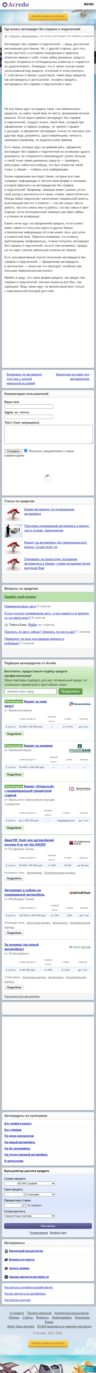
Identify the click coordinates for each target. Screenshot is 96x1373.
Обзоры (14, 1317)
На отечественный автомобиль (26, 1154)
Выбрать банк (58, 1232)
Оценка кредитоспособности (29, 1277)
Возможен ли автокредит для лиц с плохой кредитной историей (24, 379)
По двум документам (19, 1136)
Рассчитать (48, 1226)
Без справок (12, 1130)
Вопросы (42, 1317)
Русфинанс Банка (21, 849)
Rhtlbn (32, 625)
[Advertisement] (49, 97)
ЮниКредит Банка (21, 899)
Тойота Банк (17, 625)
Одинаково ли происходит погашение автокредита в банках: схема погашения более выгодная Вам (57, 564)
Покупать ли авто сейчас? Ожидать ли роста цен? (40, 632)
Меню (89, 4)
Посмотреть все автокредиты (22, 996)
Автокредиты (34, 872)
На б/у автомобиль (17, 1148)
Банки (49, 1322)
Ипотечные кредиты (39, 922)
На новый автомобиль (19, 1142)
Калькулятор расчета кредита (26, 1171)
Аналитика (82, 1317)
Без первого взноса (17, 1123)
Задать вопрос (19, 1268)
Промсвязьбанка (20, 710)
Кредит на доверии (38, 745)
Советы (28, 1317)
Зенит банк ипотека (20, 1326)
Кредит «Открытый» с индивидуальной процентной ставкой (29, 791)
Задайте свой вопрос (20, 596)
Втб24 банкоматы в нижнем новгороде (65, 1326)
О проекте (17, 1313)
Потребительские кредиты (59, 872)
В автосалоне (14, 1161)
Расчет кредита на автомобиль (25, 1293)
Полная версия (39, 1232)
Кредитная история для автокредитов (72, 377)
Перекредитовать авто (20, 606)
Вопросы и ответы (22, 1259)
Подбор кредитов (39, 1313)
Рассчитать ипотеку (17, 1300)
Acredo (5, 36)
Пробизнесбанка (19, 750)
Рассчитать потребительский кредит (28, 1287)
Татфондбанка (18, 953)
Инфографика (62, 1317)
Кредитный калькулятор (26, 1251)
